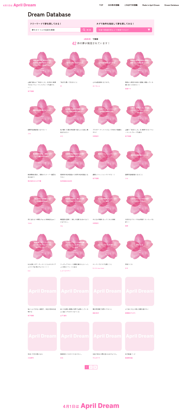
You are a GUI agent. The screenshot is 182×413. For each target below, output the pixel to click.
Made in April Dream (151, 5)
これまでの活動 (131, 5)
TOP (101, 5)
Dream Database (172, 5)
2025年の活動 (113, 5)
